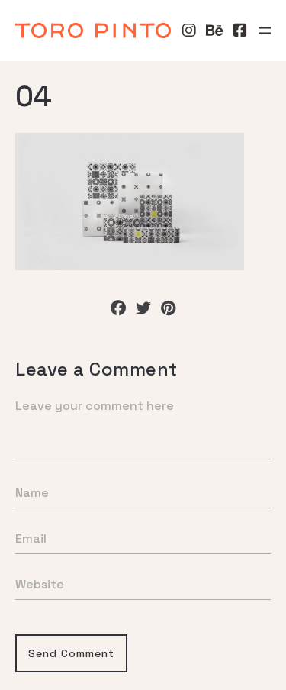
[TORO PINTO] (93, 30)
